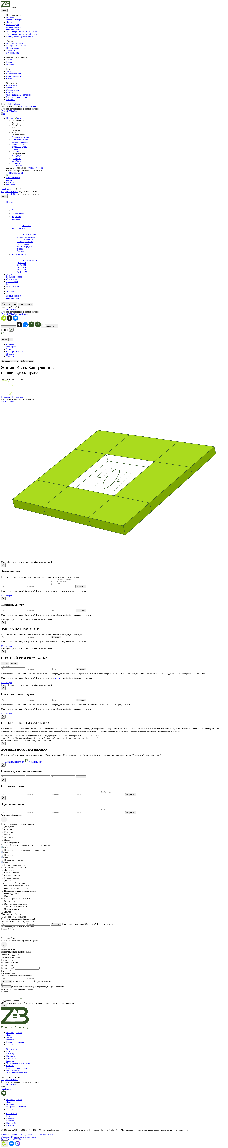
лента (8, 71)
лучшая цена (12, 281)
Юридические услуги (16, 46)
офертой (58, 678)
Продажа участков (14, 43)
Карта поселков (13, 177)
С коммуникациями (20, 137)
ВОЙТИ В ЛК (10, 305)
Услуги (9, 1044)
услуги (9, 274)
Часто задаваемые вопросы (18, 95)
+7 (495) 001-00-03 (29, 106)
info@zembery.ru (13, 104)
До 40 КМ (16, 158)
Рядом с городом (19, 146)
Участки (10, 356)
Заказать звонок (25, 305)
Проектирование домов (17, 48)
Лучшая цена (12, 22)
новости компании (14, 74)
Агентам (10, 291)
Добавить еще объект (14, 762)
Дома (8, 1035)
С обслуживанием (20, 139)
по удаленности (19, 254)
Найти (4, 340)
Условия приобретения (16, 1073)
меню (4, 10)
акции (9, 180)
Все (13, 210)
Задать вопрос (7, 402)
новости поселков (14, 76)
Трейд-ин (10, 50)
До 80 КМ (16, 163)
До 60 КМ (16, 161)
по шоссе (16, 220)
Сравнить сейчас (36, 762)
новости (10, 182)
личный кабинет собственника (13, 28)
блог (8, 284)
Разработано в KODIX (11, 1139)
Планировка (11, 347)
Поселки (10, 17)
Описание (10, 344)
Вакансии (10, 88)
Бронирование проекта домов (19, 36)
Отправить (81, 586)
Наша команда (12, 1070)
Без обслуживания (20, 142)
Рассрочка (10, 62)
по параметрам (18, 229)
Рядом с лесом (18, 144)
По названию (18, 213)
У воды (15, 149)
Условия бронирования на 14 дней (21, 32)
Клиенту (10, 1054)
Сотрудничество (13, 90)
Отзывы (10, 92)
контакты (10, 185)
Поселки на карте (14, 20)
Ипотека (10, 64)
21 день (14, 663)
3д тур (9, 349)
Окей (4, 1006)
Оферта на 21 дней (28, 1137)
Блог (8, 1051)
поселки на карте (14, 277)
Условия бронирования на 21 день (21, 34)
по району (16, 216)
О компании (11, 85)
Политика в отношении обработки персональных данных (27, 1134)
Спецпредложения (14, 351)
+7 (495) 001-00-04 (9, 111)
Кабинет (10, 1061)
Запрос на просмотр (10, 361)
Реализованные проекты (17, 97)
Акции (9, 60)
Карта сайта (11, 1058)
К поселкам (6, 397)
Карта (19, 1032)
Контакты (10, 99)
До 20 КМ (16, 156)
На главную (17, 397)
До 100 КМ (17, 166)
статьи (9, 78)
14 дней (5, 663)
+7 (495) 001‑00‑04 (9, 194)
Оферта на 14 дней (9, 1137)
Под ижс (15, 151)
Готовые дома (12, 24)
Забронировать (27, 361)
